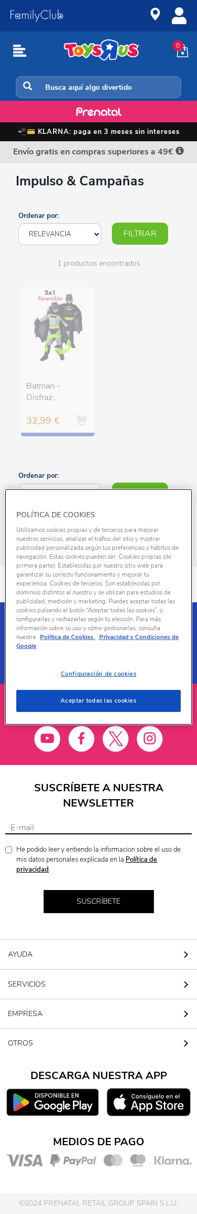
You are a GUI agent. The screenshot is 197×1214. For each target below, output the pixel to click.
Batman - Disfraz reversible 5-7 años (52, 393)
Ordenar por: (38, 216)
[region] (98, 607)
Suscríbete (98, 901)
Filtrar (140, 233)
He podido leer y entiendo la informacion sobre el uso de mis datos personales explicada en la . (98, 859)
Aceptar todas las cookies (98, 700)
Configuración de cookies (99, 673)
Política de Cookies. (67, 637)
